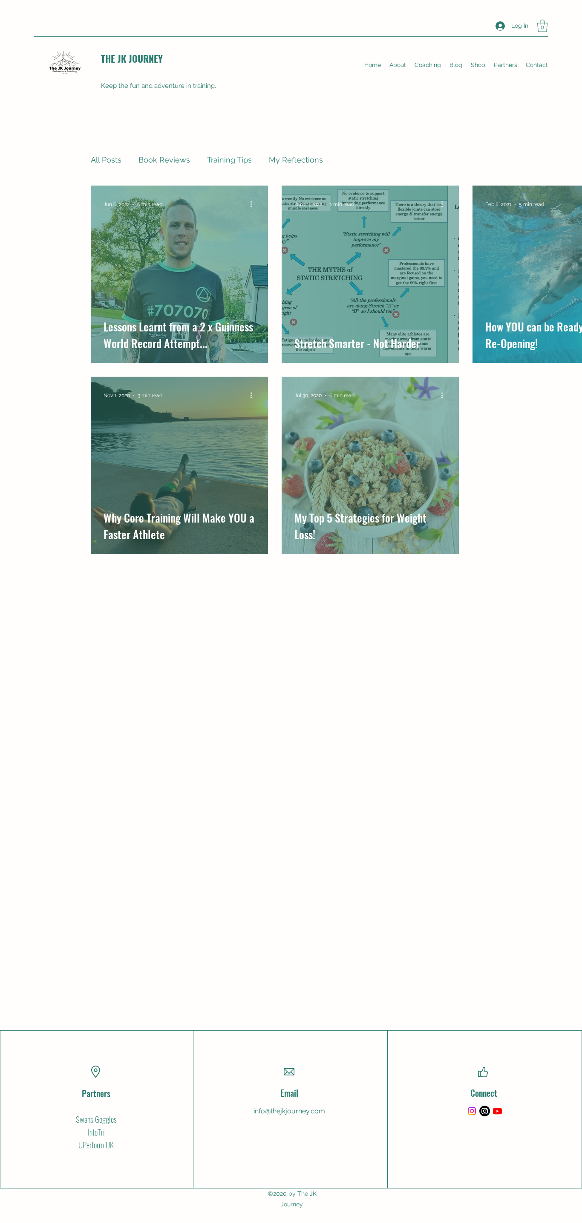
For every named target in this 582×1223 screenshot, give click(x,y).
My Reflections (296, 159)
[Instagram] (472, 1111)
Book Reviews (164, 159)
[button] (542, 26)
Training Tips (229, 159)
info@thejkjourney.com (289, 1111)
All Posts (106, 159)
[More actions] (254, 204)
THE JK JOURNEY (132, 58)
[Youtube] (497, 1111)
